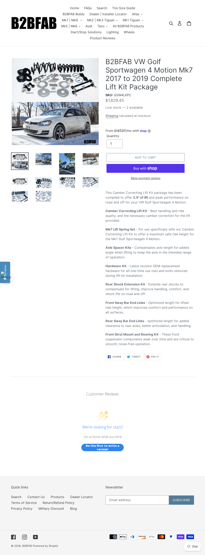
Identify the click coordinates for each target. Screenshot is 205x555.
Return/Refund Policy (58, 503)
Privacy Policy (21, 508)
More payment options (145, 178)
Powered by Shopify (45, 545)
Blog (73, 508)
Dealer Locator (81, 497)
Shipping (112, 116)
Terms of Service (24, 503)
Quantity (113, 136)
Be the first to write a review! (102, 447)
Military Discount (51, 508)
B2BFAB (27, 545)
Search (16, 497)
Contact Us (36, 497)
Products (57, 497)
